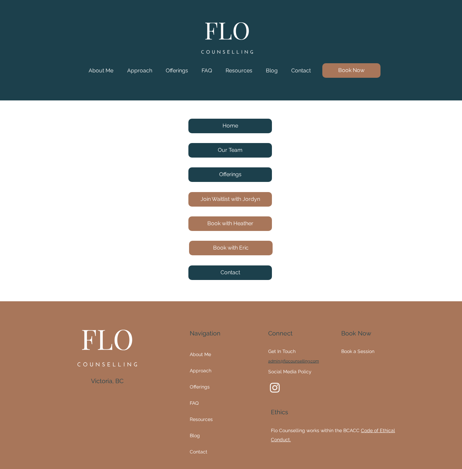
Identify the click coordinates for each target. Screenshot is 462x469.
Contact (198, 451)
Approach (200, 370)
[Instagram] (274, 387)
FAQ (194, 403)
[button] (177, 70)
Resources (201, 419)
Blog (195, 435)
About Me (200, 354)
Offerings (200, 387)
